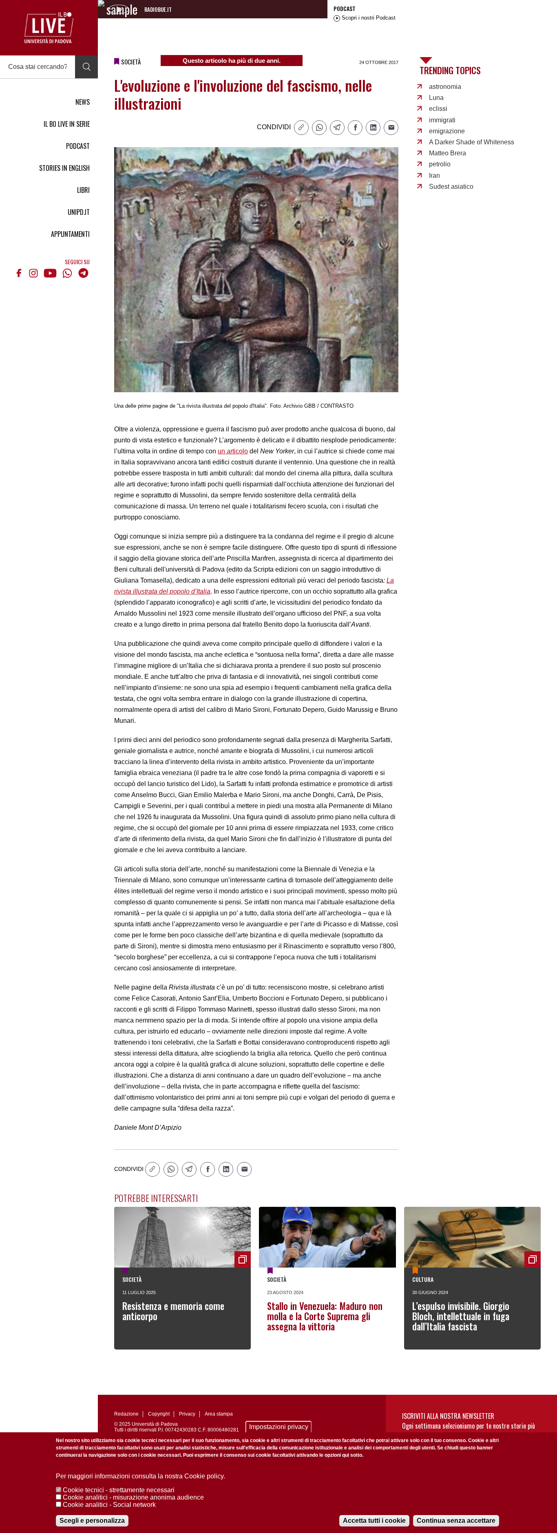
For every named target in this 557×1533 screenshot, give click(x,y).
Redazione (126, 1414)
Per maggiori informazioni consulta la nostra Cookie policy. (140, 1476)
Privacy (187, 1414)
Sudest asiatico (451, 186)
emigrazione (447, 131)
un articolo (233, 451)
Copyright (159, 1414)
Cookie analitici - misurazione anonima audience (133, 1497)
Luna (436, 97)
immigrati (442, 120)
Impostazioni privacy (278, 1426)
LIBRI (83, 190)
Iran (434, 175)
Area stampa (219, 1414)
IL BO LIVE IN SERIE (67, 124)
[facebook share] (355, 127)
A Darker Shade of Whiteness (471, 142)
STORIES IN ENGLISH (64, 168)
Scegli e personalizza (92, 1520)
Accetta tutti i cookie (374, 1520)
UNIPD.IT (79, 212)
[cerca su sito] (86, 66)
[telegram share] (337, 127)
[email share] (391, 127)
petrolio (440, 164)
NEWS (82, 102)
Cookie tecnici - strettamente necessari (119, 1490)
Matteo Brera (447, 153)
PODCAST (78, 146)
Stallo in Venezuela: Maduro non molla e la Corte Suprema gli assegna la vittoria (324, 1316)
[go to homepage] (49, 27)
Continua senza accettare (456, 1520)
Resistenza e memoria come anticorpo (173, 1311)
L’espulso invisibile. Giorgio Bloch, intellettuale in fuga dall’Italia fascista (460, 1316)
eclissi (438, 108)
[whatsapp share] (319, 127)
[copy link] (301, 127)
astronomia (445, 86)
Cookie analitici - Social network (109, 1504)
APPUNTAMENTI (70, 234)
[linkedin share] (373, 127)
